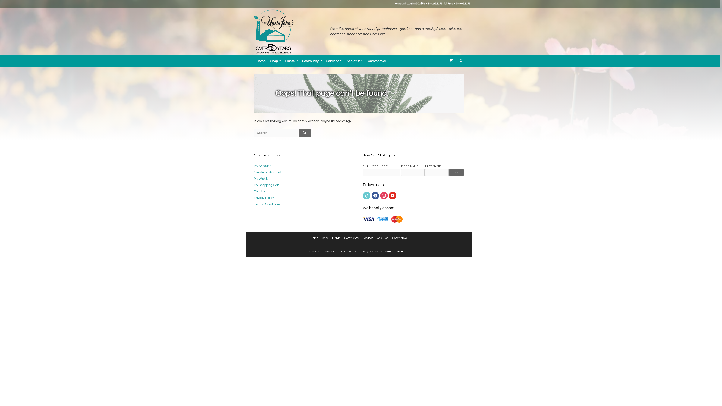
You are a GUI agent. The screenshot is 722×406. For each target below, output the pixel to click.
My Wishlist (262, 178)
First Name (409, 166)
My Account (262, 166)
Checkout (261, 191)
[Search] (305, 133)
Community (310, 61)
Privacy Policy (264, 198)
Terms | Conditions (267, 204)
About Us (353, 61)
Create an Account (267, 172)
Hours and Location (405, 3)
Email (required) (375, 166)
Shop (274, 61)
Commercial (377, 61)
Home (261, 61)
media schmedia (398, 251)
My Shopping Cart (267, 185)
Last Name (433, 166)
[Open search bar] (461, 61)
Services (332, 61)
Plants (290, 61)
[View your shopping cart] (451, 61)
